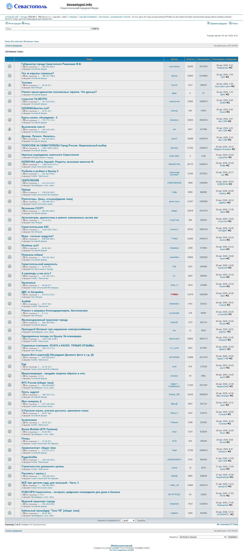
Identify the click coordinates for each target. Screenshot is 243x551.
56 (46, 85)
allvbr (174, 93)
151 (44, 276)
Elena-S (174, 413)
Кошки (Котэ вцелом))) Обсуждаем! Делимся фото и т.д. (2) (58, 354)
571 (48, 295)
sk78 (174, 441)
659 (48, 239)
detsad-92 (222, 486)
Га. (174, 276)
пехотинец (174, 66)
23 (46, 367)
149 (48, 460)
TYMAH (174, 294)
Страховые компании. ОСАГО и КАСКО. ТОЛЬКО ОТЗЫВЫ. (58, 345)
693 (48, 385)
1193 (44, 339)
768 (44, 395)
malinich (174, 513)
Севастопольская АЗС (35, 226)
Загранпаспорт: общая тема (39, 447)
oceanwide (174, 313)
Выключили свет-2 (33, 126)
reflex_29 (174, 485)
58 (49, 304)
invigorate (174, 504)
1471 (54, 164)
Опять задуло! (30, 392)
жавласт (223, 332)
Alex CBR (222, 121)
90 (43, 248)
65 (43, 285)
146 (52, 129)
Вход (26, 23)
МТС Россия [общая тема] (37, 382)
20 (43, 111)
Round (223, 112)
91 (46, 248)
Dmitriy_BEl (174, 394)
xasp (174, 431)
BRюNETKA (174, 164)
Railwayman (222, 68)
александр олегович (174, 173)
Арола (174, 76)
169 (44, 348)
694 (52, 385)
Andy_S (174, 285)
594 (44, 485)
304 (48, 504)
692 (44, 385)
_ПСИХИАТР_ (223, 514)
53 (43, 267)
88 (49, 513)
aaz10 (174, 138)
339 (48, 192)
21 (46, 111)
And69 (223, 103)
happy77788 (222, 358)
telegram (73, 17)
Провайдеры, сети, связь (42, 185)
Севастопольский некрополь (39, 264)
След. (235, 524)
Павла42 (223, 340)
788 (52, 76)
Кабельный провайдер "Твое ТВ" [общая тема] (50, 510)
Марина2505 (223, 386)
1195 (54, 339)
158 (44, 476)
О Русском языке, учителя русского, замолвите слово (55, 410)
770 (52, 395)
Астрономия (29, 420)
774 (52, 120)
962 (44, 211)
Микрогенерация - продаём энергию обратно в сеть (53, 373)
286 (52, 323)
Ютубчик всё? (30, 245)
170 (48, 348)
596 (52, 485)
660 (52, 239)
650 (44, 67)
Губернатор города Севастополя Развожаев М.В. (51, 64)
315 (52, 183)
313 (44, 183)
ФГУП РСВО (174, 494)
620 (52, 357)
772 (44, 120)
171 (52, 348)
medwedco (174, 304)
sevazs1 (174, 229)
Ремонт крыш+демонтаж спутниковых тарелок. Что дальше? (59, 92)
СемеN (222, 305)
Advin (222, 212)
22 (49, 111)
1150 (49, 230)
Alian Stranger (222, 396)
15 (49, 220)
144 (44, 129)
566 (48, 202)
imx (174, 330)
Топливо (27, 82)
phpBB (115, 548)
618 (44, 357)
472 (52, 450)
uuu (222, 175)
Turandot (223, 414)
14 (46, 220)
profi (174, 366)
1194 (49, 339)
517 (44, 102)
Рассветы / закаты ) (34, 473)
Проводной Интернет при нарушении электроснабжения (56, 329)
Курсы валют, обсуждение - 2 (39, 117)
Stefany (222, 193)
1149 (44, 230)
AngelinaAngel (222, 477)
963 (48, 211)
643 (48, 139)
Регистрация (14, 23)
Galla (174, 192)
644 (52, 139)
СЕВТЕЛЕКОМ (30, 180)
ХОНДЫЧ (222, 230)
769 (48, 395)
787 (48, 76)
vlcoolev (174, 376)
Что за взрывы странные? (38, 73)
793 (48, 257)
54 (46, 267)
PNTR (223, 496)
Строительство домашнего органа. (43, 466)
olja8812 (222, 203)
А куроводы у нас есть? (36, 273)
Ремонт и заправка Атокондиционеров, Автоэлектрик (55, 310)
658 (44, 239)
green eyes (174, 201)
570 (44, 295)
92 (49, 248)
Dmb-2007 (174, 156)
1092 (49, 148)
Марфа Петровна (222, 149)
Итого (223, 433)
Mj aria (223, 323)
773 (48, 120)
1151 (54, 230)
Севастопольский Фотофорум (44, 195)
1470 (49, 164)
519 (52, 102)
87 (46, 513)
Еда (24, 364)
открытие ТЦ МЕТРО (34, 99)
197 (44, 404)
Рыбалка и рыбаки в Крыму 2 (40, 171)
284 (44, 323)
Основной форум (39, 69)
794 (52, 257)
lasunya (174, 148)
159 (48, 476)
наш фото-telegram (88, 17)
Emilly (222, 165)
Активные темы (31, 41)
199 (52, 404)
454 (52, 174)
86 (43, 513)
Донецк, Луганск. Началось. (39, 136)
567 (52, 202)
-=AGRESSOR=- (174, 459)
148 (44, 460)
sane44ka (174, 257)
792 (44, 257)
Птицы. (26, 438)
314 (48, 183)
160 (52, 476)
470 (44, 450)
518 (48, 102)
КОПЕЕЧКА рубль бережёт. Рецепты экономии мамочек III (57, 161)
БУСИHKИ (174, 357)
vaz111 (174, 85)
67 (49, 285)
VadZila (174, 476)
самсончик (174, 101)
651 (48, 67)
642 (44, 139)
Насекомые (29, 282)
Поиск (234, 23)
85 (49, 432)
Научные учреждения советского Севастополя (50, 154)
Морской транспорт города (38, 501)
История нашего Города (42, 157)
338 (44, 192)
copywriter (223, 157)
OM (174, 266)
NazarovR (222, 268)
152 (48, 276)
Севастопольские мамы (42, 167)
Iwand (223, 249)
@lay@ (174, 404)
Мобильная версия (122, 546)
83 (43, 432)
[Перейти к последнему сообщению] (230, 68)
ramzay (174, 111)
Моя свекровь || (31, 401)
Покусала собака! (32, 254)
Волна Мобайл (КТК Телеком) (39, 429)
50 (43, 423)
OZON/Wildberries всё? (35, 108)
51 (46, 423)
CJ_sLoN (174, 348)
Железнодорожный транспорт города (45, 319)
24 (49, 367)
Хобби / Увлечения (39, 176)
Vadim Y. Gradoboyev (174, 385)
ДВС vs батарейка (32, 292)
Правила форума (218, 23)
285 (48, 323)
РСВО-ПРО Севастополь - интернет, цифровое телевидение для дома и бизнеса (71, 492)
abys (222, 296)
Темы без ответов (13, 41)
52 (49, 423)
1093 (54, 148)
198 (48, 404)
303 (44, 504)
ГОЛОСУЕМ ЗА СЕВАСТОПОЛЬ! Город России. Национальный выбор (64, 145)
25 (49, 441)
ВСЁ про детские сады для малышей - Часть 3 (50, 482)
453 (48, 174)
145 (48, 129)
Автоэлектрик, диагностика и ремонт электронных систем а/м (60, 217)
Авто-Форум (36, 88)
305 (52, 504)
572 (52, 295)
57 (49, 85)
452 (44, 174)
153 (52, 276)
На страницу (223, 524)
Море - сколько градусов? (38, 236)
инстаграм (104, 17)
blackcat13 (174, 338)
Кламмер (174, 248)
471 (48, 450)
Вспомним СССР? (33, 208)
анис (222, 405)
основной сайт (12, 17)
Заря (174, 450)
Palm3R (174, 322)
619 (48, 357)
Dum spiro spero (222, 86)
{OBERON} (222, 184)
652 (52, 67)
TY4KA (174, 238)
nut (174, 129)
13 (43, 220)
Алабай (26, 301)
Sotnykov (174, 120)
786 (44, 76)
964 (52, 211)
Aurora (223, 240)
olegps (174, 211)
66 (46, 285)
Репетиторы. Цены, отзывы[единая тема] (47, 199)
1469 (44, 164)
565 (44, 202)
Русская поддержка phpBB (122, 550)
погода (24, 17)
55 (43, 85)
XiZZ (223, 77)
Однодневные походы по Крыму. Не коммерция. (52, 336)
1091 (44, 148)
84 (46, 432)
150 (52, 460)
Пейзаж (26, 189)
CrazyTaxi (174, 220)
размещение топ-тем (120, 17)
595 (48, 485)
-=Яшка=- (174, 422)
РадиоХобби (29, 457)
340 (52, 192)
